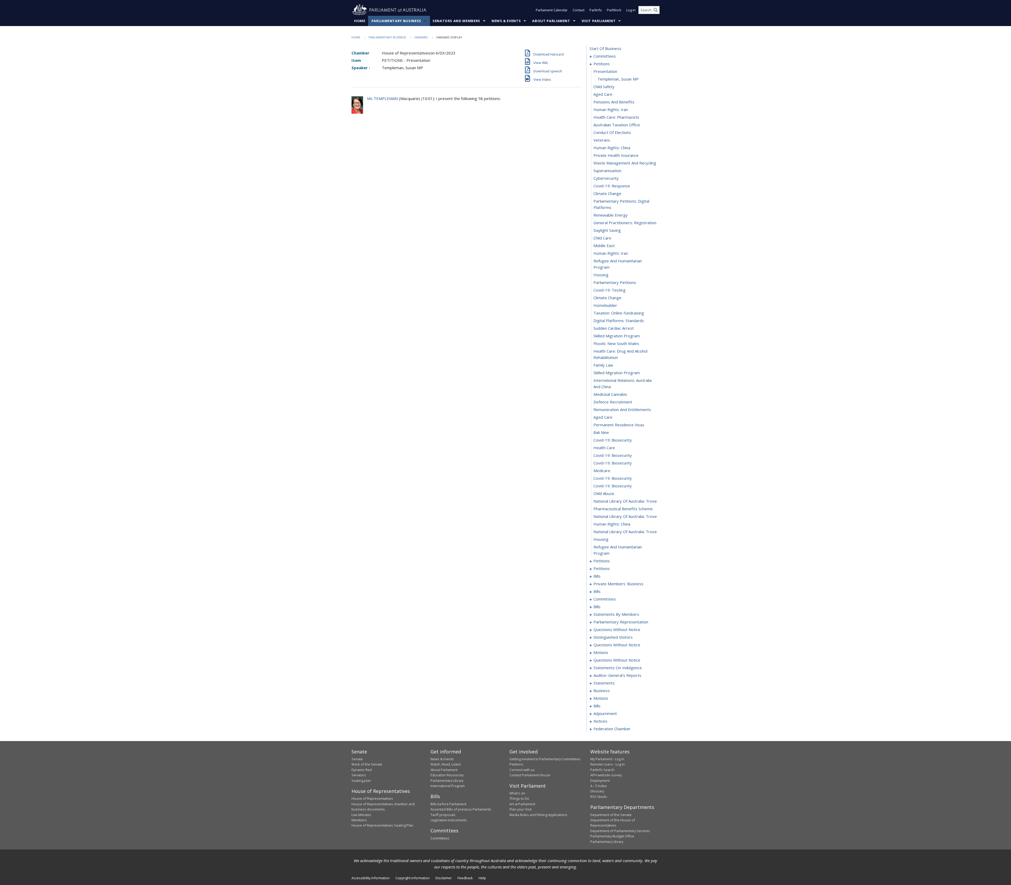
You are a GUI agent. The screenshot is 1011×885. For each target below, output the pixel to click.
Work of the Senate (366, 764)
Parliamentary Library (446, 780)
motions (600, 652)
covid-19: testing (609, 290)
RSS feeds (598, 796)
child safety (603, 86)
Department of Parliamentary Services (620, 830)
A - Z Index (598, 785)
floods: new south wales (616, 343)
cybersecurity (606, 178)
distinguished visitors (613, 637)
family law (603, 365)
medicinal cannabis (610, 394)
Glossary (597, 791)
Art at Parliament (522, 804)
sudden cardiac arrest (613, 328)
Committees (439, 838)
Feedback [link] (465, 878)
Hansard (421, 37)
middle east (604, 245)
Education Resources (447, 775)
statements (604, 683)
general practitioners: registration (624, 222)
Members (359, 820)
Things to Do (519, 798)
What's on (517, 793)
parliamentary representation (620, 621)
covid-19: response (611, 185)
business (601, 690)
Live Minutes (361, 814)
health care (604, 447)
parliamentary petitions (614, 282)
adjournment (605, 713)
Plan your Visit (520, 809)
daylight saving (607, 230)
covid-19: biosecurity (612, 440)
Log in (631, 10)
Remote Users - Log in (607, 764)
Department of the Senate (611, 814)
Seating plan (361, 780)
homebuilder (605, 305)
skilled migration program (616, 335)
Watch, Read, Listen (445, 764)
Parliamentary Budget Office (612, 836)
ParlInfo (595, 10)
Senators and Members (456, 20)
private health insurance (615, 155)
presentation (605, 71)
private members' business (618, 583)
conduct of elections (612, 132)
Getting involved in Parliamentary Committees (545, 759)
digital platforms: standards (618, 320)
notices (600, 721)
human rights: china (611, 147)
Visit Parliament (599, 20)
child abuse (603, 493)
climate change (607, 193)
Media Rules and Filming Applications (538, 814)
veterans (601, 140)
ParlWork (614, 10)
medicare (601, 470)
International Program (447, 785)
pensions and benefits (614, 101)
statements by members (616, 614)
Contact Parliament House (529, 775)
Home (359, 20)
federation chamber (612, 728)
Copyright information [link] (412, 878)
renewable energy (610, 215)
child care (602, 238)
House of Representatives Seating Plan (382, 825)
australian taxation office (616, 124)
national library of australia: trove (625, 501)
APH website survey (606, 775)
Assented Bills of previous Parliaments (460, 809)
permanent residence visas (618, 424)
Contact (578, 10)
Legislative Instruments (448, 820)
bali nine (601, 432)
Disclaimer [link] (443, 878)
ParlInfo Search (602, 769)
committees (604, 56)
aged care (602, 94)
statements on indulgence (617, 667)
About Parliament (551, 20)
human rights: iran (610, 109)
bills (597, 576)
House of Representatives (372, 798)
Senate (357, 759)
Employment (600, 780)
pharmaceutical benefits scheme (623, 508)
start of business (605, 48)
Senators (358, 775)
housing (600, 274)
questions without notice (616, 629)
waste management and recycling (624, 163)
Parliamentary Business (396, 20)
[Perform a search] (656, 10)
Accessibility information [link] (370, 878)
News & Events (506, 20)
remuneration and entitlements (622, 409)
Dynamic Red (361, 769)
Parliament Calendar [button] (552, 10)
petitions (601, 63)
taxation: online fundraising (618, 313)
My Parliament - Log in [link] (607, 759)
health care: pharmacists (616, 117)
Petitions (516, 764)
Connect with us (522, 769)
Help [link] (482, 878)
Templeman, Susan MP (618, 79)
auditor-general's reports (617, 675)
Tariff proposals (442, 814)
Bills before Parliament (448, 804)
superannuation (607, 170)
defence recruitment (612, 401)
